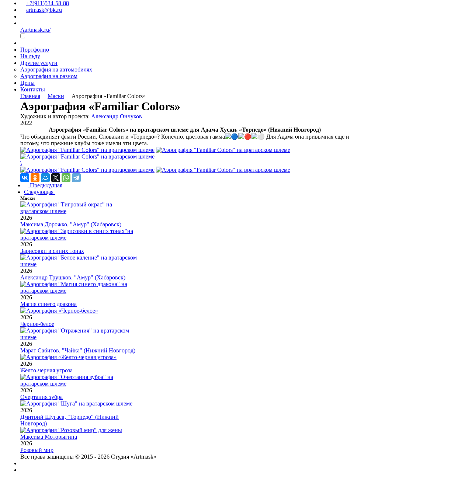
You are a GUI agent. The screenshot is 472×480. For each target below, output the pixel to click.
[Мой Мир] (45, 177)
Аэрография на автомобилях (56, 69)
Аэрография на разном (48, 76)
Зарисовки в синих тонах (52, 251)
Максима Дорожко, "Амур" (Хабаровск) (70, 224)
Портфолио (34, 49)
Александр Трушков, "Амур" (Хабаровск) (72, 277)
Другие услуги (39, 63)
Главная (30, 96)
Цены (27, 83)
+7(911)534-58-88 (47, 3)
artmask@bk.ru (44, 10)
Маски (56, 96)
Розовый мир (36, 450)
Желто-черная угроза (46, 370)
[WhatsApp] (66, 177)
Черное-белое (37, 324)
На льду (30, 56)
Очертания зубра (41, 397)
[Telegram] (76, 177)
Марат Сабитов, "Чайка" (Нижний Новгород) (77, 350)
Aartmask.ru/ (35, 30)
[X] (55, 177)
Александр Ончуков (116, 116)
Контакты (32, 89)
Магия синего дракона (48, 304)
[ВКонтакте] (24, 177)
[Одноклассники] (35, 177)
